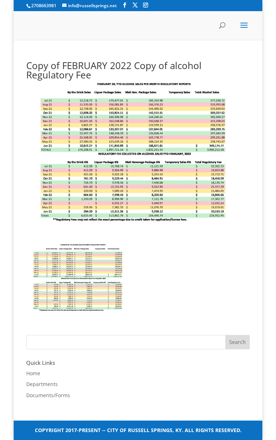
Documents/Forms (48, 395)
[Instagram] (145, 5)
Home (33, 373)
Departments (42, 384)
